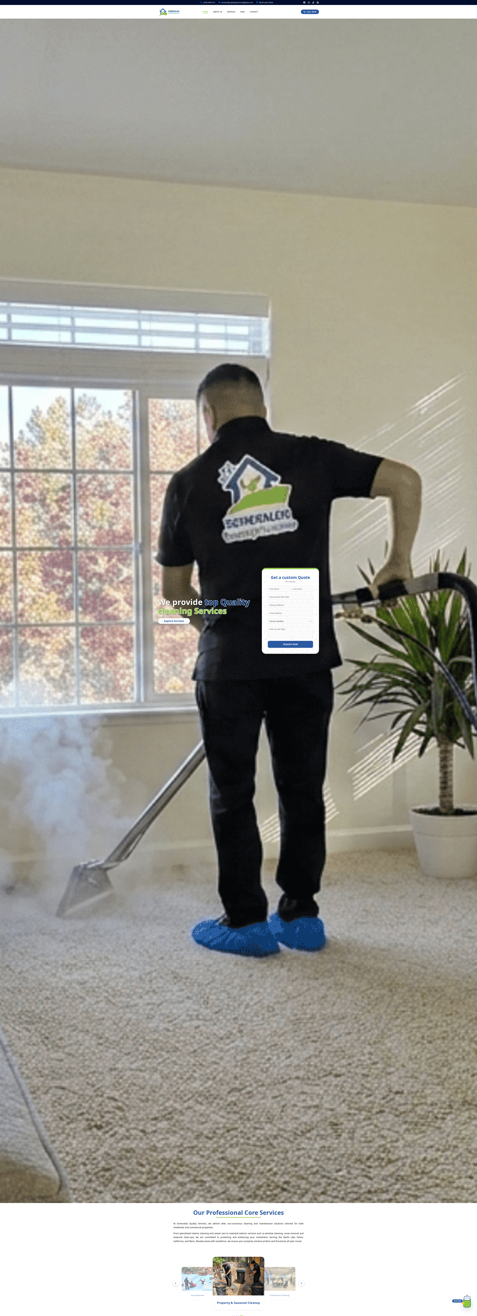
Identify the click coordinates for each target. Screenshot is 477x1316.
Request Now (290, 644)
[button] (36, 611)
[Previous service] (176, 1283)
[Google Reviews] (318, 2)
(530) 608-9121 (209, 2)
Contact (254, 12)
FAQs (242, 12)
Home (205, 12)
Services (231, 12)
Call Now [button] (311, 12)
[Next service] (301, 1283)
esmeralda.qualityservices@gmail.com (237, 2)
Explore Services (174, 621)
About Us (217, 12)
